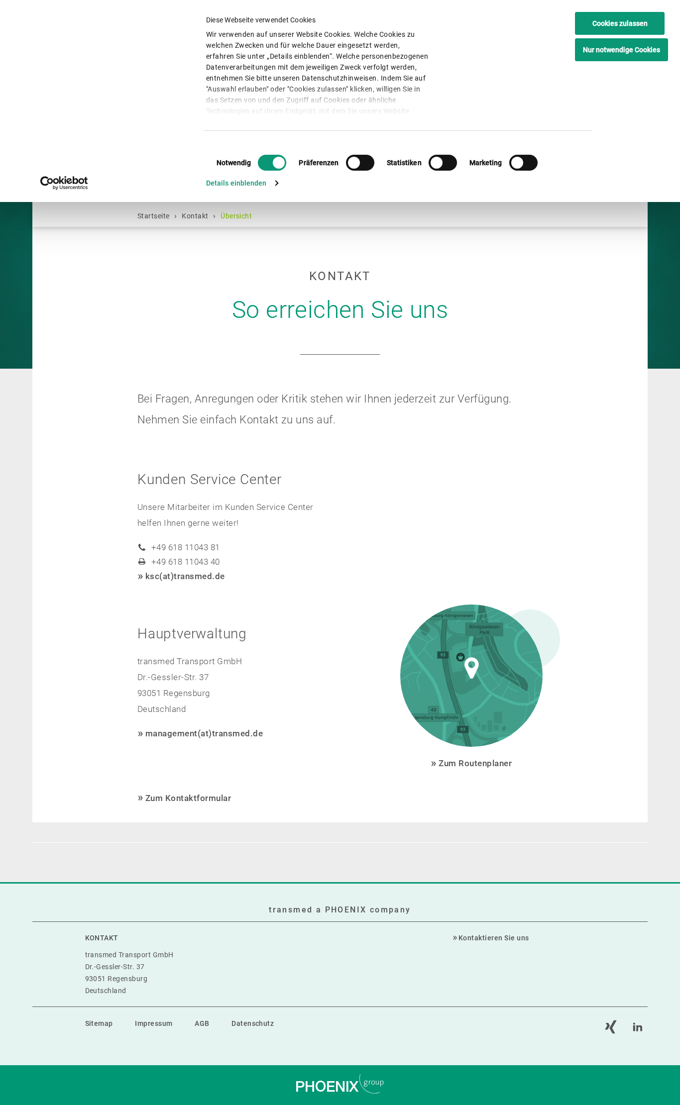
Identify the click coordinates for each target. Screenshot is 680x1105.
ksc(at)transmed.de (185, 576)
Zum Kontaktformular (188, 798)
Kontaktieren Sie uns (493, 938)
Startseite (153, 216)
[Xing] (611, 1027)
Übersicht (236, 216)
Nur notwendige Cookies (621, 50)
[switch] (360, 163)
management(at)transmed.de (204, 733)
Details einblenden (236, 183)
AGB (202, 1023)
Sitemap (99, 1023)
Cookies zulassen (620, 23)
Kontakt (195, 216)
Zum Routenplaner (475, 763)
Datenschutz (252, 1023)
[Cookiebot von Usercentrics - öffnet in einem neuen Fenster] (64, 183)
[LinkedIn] (638, 1027)
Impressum (153, 1023)
